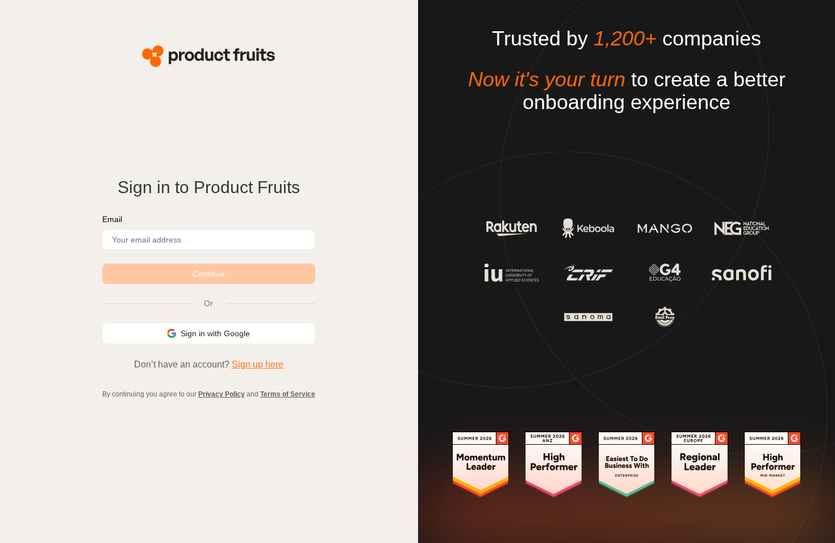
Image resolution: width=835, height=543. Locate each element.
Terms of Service (287, 394)
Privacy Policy (221, 394)
